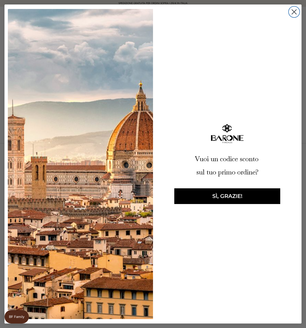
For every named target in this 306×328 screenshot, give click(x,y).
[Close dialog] (294, 11)
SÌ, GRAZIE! (227, 196)
